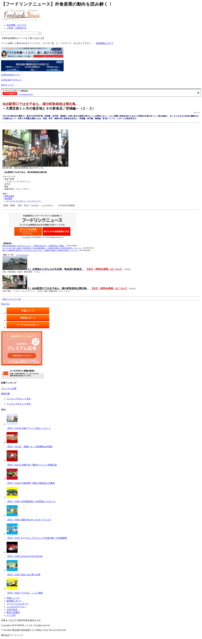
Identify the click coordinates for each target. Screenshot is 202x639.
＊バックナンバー (26, 94)
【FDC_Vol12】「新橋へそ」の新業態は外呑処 (29, 446)
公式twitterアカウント (11, 80)
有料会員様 (9, 196)
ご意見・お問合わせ (16, 28)
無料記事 (5, 393)
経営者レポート (14, 601)
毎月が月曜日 (13, 612)
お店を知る (12, 609)
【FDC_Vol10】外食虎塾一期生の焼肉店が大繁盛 (31, 483)
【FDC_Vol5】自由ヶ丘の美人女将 (23, 574)
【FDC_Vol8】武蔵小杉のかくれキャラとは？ (29, 520)
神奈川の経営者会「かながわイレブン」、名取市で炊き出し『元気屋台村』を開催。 (33, 246)
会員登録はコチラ (104, 43)
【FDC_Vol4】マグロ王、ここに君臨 (25, 593)
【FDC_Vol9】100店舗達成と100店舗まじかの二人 (31, 501)
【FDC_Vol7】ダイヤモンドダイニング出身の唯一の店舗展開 (37, 538)
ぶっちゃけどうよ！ (16, 606)
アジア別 (11, 615)
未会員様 (8, 199)
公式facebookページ (10, 75)
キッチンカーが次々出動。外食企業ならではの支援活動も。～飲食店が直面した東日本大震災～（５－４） (42, 248)
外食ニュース (13, 598)
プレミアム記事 (8, 388)
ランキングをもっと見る (19, 399)
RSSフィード (7, 85)
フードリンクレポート (18, 604)
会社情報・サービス (16, 25)
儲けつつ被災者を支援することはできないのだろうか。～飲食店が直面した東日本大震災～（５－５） (40, 250)
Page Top (5, 304)
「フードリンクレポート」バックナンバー (22, 201)
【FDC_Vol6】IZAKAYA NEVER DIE (25, 556)
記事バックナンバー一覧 (11, 299)
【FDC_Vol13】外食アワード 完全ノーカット (29, 428)
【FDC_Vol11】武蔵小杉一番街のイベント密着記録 (32, 465)
